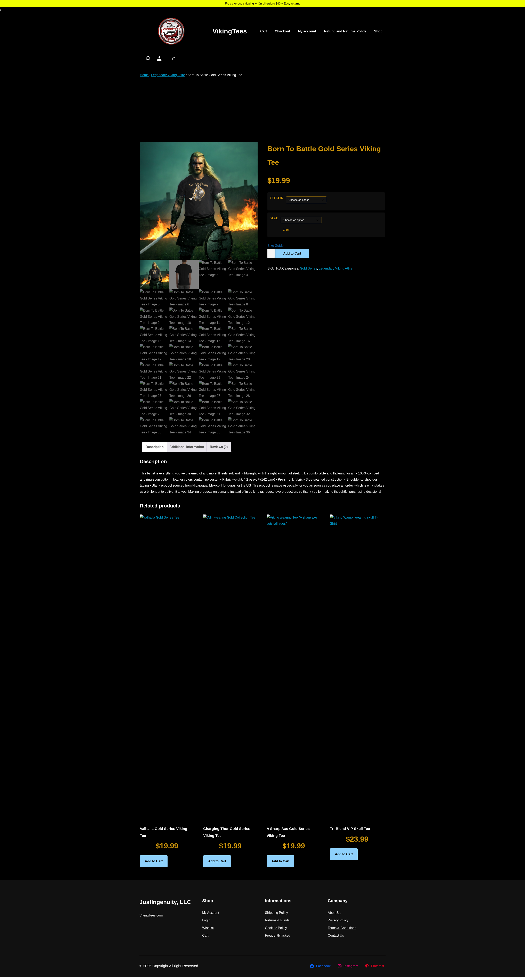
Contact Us (336, 935)
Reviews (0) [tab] (219, 447)
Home (144, 75)
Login (206, 920)
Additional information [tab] (186, 447)
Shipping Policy (276, 912)
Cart (263, 31)
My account (307, 31)
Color (277, 198)
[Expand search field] (147, 58)
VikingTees (229, 31)
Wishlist (208, 928)
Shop (378, 31)
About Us (334, 912)
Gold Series (308, 268)
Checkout (282, 31)
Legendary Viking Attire (168, 75)
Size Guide (275, 245)
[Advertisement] (262, 110)
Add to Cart (292, 253)
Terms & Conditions (342, 928)
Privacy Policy (338, 920)
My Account (210, 912)
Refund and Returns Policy (345, 31)
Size (274, 218)
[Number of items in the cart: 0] (174, 58)
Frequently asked (277, 935)
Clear (286, 229)
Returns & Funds (277, 920)
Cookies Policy (276, 928)
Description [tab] (155, 447)
